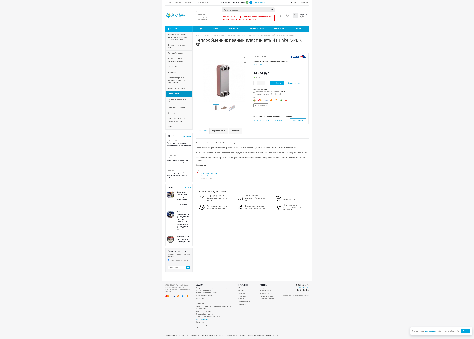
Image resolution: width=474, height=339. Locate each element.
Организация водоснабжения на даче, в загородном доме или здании (179, 175)
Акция (170, 126)
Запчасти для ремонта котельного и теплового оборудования (176, 80)
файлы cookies (430, 331)
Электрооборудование (176, 53)
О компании (279, 29)
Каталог (174, 29)
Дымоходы (172, 113)
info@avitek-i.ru (239, 3)
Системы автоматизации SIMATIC (177, 100)
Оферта (263, 288)
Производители (256, 29)
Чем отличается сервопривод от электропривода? (183, 239)
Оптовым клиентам (267, 299)
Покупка (263, 285)
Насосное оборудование (177, 88)
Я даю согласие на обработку (180, 261)
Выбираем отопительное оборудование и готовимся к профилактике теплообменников (179, 160)
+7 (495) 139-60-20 (225, 3)
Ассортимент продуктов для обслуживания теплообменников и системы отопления (179, 145)
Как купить (234, 29)
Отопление (172, 72)
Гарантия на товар (267, 296)
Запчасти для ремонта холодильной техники (176, 120)
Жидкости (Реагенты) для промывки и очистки (177, 60)
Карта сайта (242, 304)
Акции (200, 29)
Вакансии (242, 296)
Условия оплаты (266, 290)
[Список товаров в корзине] (300, 17)
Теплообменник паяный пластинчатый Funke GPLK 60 (210, 173)
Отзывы (241, 290)
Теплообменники (174, 94)
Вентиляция (172, 67)
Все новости (187, 136)
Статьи (241, 299)
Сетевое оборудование (176, 107)
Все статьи (187, 188)
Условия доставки (266, 293)
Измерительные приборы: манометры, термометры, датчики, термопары (177, 37)
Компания (243, 285)
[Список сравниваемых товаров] (281, 16)
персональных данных (178, 262)
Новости (241, 293)
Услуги (216, 29)
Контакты (299, 29)
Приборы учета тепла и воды (176, 46)
